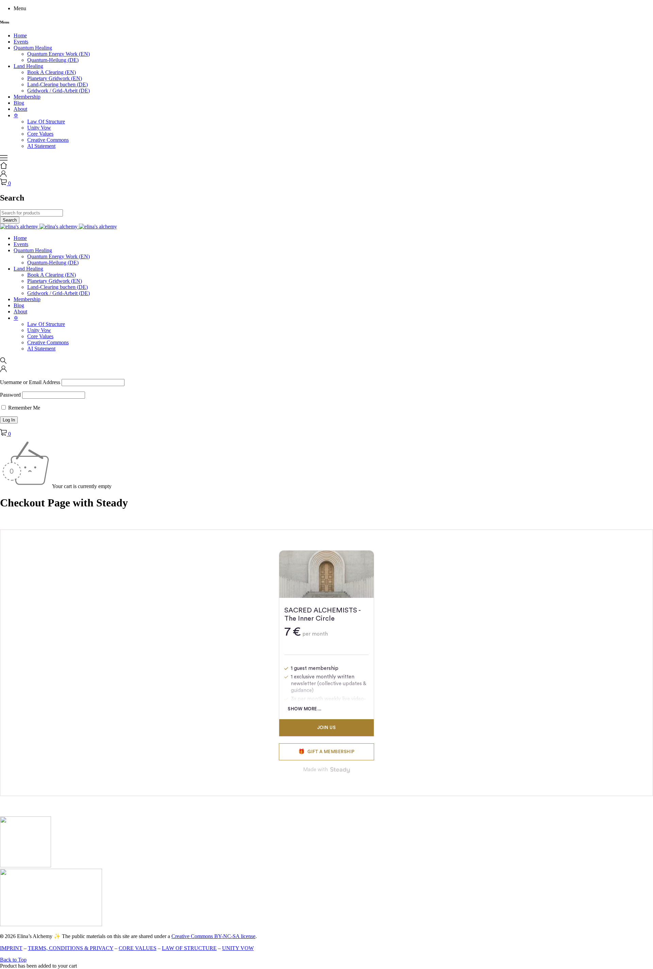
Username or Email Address (30, 382)
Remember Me (23, 408)
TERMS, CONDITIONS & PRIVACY (70, 948)
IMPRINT (11, 948)
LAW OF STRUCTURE (189, 948)
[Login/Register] (3, 175)
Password (10, 395)
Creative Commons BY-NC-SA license (213, 936)
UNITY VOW (238, 948)
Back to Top (13, 960)
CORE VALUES (137, 948)
